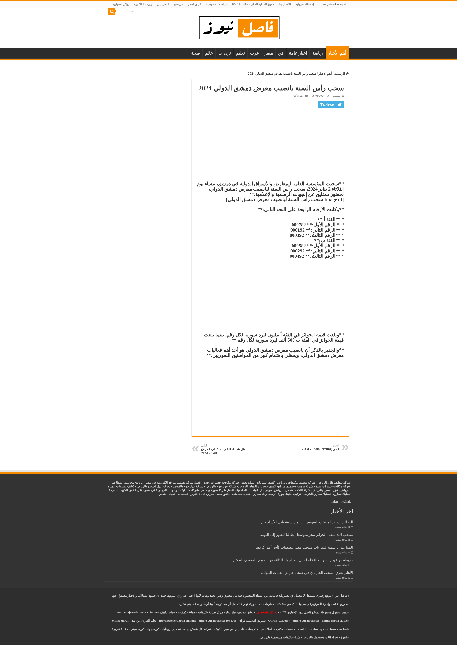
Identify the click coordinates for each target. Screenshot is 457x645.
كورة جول (152, 629)
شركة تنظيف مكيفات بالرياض (296, 482)
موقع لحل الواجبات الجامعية (254, 490)
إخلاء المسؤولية (305, 4)
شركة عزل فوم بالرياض (221, 486)
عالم (209, 53)
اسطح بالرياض (322, 490)
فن (281, 53)
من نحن (178, 4)
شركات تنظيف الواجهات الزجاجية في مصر (171, 490)
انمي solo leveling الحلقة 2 (320, 447)
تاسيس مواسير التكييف (229, 629)
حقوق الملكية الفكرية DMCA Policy (253, 4)
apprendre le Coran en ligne (177, 620)
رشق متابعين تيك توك (239, 612)
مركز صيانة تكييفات (210, 612)
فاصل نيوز (163, 4)
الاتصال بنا (285, 4)
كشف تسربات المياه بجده (258, 482)
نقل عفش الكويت (130, 490)
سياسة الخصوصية (216, 4)
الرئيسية (340, 73)
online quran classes (306, 620)
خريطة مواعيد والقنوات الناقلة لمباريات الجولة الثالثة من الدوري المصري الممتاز (293, 560)
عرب (254, 53)
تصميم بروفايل (171, 629)
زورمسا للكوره (143, 4)
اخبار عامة (298, 53)
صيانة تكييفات (187, 612)
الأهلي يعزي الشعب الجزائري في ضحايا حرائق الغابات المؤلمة (307, 572)
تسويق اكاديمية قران (252, 620)
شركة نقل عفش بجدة (197, 629)
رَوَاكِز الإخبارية (121, 4)
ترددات (224, 53)
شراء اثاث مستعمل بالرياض (292, 490)
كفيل (172, 494)
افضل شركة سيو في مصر (217, 490)
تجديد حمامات (241, 494)
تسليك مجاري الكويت (317, 494)
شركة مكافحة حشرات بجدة (333, 486)
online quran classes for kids (217, 620)
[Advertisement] (270, 145)
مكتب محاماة (275, 629)
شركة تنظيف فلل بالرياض (334, 482)
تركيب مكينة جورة (289, 494)
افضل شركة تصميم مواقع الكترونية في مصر (173, 482)
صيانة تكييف (167, 612)
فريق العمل (194, 4)
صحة (195, 53)
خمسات (183, 494)
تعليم (240, 53)
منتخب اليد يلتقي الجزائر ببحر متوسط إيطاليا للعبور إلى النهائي (306, 535)
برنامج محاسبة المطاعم (127, 482)
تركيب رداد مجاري (264, 494)
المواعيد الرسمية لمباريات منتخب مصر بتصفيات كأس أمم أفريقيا (304, 547)
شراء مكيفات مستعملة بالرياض (280, 637)
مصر (268, 53)
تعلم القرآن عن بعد (144, 620)
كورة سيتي (137, 629)
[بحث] (111, 11)
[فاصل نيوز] (242, 26)
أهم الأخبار (337, 53)
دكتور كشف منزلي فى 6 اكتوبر (210, 494)
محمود (336, 95)
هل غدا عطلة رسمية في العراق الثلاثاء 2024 (223, 449)
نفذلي (163, 494)
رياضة (317, 53)
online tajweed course (131, 612)
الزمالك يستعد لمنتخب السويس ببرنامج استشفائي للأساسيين (307, 522)
